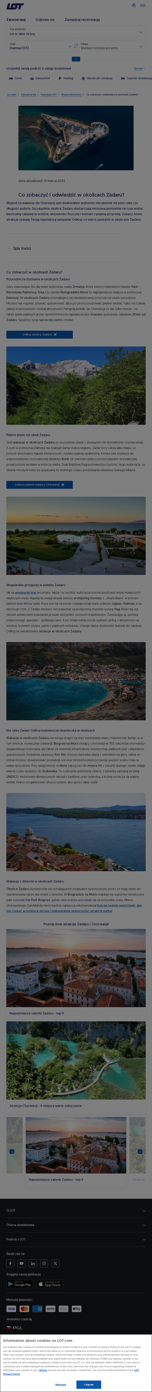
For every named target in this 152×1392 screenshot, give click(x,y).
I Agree (88, 1384)
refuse (43, 1370)
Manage (60, 1384)
